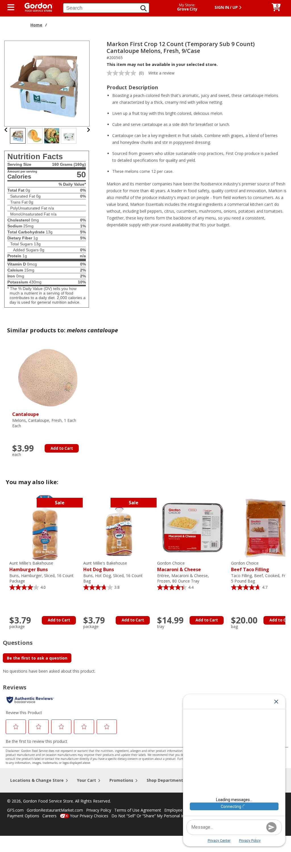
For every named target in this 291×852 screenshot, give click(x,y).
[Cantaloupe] (47, 377)
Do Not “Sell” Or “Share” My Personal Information (157, 815)
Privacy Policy (98, 810)
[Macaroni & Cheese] (192, 527)
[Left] (6, 130)
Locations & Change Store (37, 780)
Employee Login (179, 810)
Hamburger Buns (31, 566)
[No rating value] (123, 73)
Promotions (121, 780)
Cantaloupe (25, 414)
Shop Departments (166, 780)
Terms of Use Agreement (137, 810)
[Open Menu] (10, 7)
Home (36, 25)
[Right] (88, 130)
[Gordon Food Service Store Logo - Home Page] (35, 6)
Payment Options (23, 815)
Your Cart (86, 780)
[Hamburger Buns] (45, 527)
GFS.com (15, 810)
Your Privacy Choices (89, 815)
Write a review (161, 73)
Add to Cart (62, 448)
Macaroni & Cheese (179, 566)
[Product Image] (47, 83)
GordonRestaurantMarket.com (55, 810)
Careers (49, 815)
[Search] (143, 8)
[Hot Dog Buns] (118, 527)
